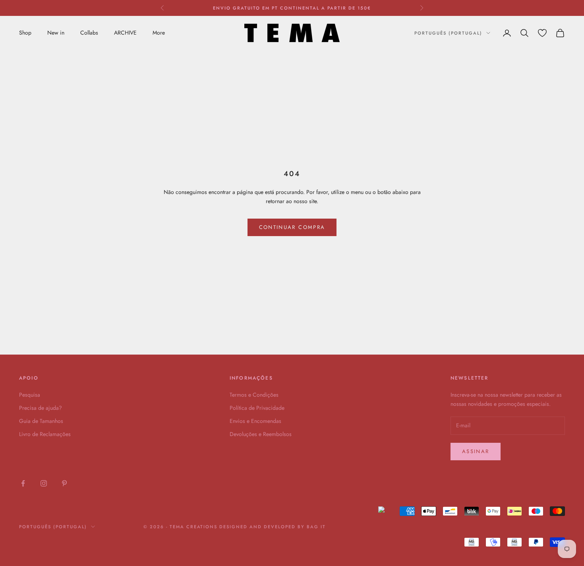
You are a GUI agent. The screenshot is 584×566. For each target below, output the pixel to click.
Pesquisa (29, 395)
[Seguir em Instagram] (44, 483)
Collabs (89, 33)
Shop (25, 33)
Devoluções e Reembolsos (261, 434)
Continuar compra (292, 227)
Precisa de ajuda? (40, 408)
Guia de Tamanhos (41, 421)
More (159, 33)
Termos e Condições (254, 395)
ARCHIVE (125, 33)
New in (55, 33)
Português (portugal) (448, 33)
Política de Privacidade (257, 408)
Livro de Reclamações (45, 434)
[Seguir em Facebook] (23, 483)
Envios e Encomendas (255, 421)
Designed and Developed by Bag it (272, 526)
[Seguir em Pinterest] (64, 483)
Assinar (475, 451)
